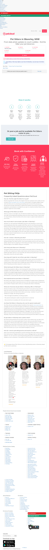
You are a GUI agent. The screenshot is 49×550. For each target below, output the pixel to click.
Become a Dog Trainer (9, 515)
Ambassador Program (9, 526)
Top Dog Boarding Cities (24, 505)
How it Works (7, 499)
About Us (7, 497)
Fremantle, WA (8, 440)
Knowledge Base (3, 22)
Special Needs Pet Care (32, 461)
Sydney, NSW (8, 415)
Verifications (22, 503)
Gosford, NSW (8, 419)
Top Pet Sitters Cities (24, 506)
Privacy (1, 28)
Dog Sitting (7, 448)
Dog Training (30, 455)
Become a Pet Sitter (9, 512)
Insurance (22, 502)
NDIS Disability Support (32, 462)
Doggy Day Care (8, 454)
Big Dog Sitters (30, 466)
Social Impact (2, 19)
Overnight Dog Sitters (9, 481)
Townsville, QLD (31, 419)
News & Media (8, 503)
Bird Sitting (30, 456)
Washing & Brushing (31, 457)
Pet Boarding (7, 449)
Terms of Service (31, 521)
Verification (2, 17)
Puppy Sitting (7, 461)
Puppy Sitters (30, 474)
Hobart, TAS (7, 435)
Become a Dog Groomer (10, 516)
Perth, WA (7, 439)
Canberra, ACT (30, 426)
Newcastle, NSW (8, 417)
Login (40, 30)
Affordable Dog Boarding (10, 489)
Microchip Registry (23, 509)
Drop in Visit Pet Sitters (32, 475)
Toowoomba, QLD (31, 418)
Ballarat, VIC (7, 428)
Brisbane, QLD (30, 415)
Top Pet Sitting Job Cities (10, 518)
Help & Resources (3, 23)
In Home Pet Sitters (9, 479)
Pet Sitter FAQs (8, 523)
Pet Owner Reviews (3, 5)
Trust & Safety (2, 18)
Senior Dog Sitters (31, 472)
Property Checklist (23, 499)
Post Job (39, 71)
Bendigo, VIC (7, 430)
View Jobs (7, 517)
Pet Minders (7, 486)
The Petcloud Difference (10, 498)
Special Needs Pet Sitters (10, 485)
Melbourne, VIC (8, 426)
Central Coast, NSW (9, 421)
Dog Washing (30, 453)
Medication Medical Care (32, 465)
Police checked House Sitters (33, 471)
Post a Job (10, 139)
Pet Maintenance (31, 460)
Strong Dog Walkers (31, 468)
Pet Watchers (7, 487)
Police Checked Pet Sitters (33, 476)
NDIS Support (2, 7)
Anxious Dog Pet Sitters (32, 477)
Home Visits (7, 457)
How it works (2, 4)
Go (15, 535)
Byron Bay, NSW (8, 416)
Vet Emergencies (8, 524)
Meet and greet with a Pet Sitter (17, 202)
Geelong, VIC (7, 427)
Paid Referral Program (9, 505)
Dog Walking (7, 451)
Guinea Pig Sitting (8, 462)
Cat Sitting (7, 455)
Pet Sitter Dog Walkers (9, 490)
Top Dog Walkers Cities (24, 508)
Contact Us (30, 523)
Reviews (7, 504)
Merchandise (7, 521)
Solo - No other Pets (9, 483)
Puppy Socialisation (31, 454)
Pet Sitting (7, 450)
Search (25, 55)
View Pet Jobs (2, 10)
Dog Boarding (8, 460)
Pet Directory (22, 504)
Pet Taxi (29, 459)
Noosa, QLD (30, 417)
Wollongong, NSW (8, 418)
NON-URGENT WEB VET (6, 15)
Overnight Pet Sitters (32, 469)
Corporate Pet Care (31, 448)
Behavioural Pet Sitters (9, 484)
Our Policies (30, 520)
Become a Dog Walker (9, 514)
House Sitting (7, 453)
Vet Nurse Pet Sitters (32, 470)
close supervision (37, 305)
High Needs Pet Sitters (32, 464)
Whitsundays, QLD (31, 421)
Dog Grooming (8, 456)
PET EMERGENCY (4, 13)
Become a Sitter (34, 30)
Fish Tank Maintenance (32, 451)
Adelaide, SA (30, 435)
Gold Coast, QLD (31, 416)
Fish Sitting (7, 463)
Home (1, 0)
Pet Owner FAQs (23, 500)
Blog (1, 25)
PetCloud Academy (3, 11)
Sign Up (1, 1)
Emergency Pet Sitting (9, 480)
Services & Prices (3, 6)
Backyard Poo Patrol (31, 449)
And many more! (8, 442)
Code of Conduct (8, 520)
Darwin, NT (30, 439)
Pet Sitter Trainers (8, 491)
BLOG (25, 547)
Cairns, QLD (30, 422)
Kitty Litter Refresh (31, 450)
